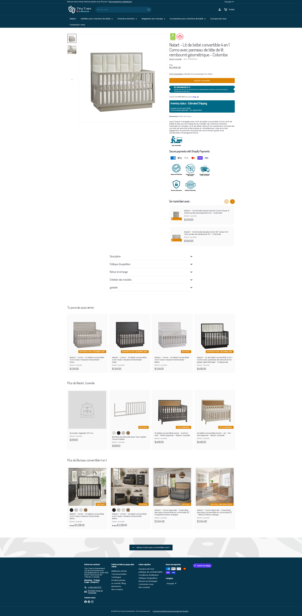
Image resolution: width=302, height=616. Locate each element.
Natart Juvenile (85, 383)
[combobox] (124, 10)
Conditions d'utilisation (149, 575)
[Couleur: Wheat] (86, 510)
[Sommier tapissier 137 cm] (87, 417)
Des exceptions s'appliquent (120, 1)
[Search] (149, 10)
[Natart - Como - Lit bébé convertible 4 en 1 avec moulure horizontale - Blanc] (172, 343)
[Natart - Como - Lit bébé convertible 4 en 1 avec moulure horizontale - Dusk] (130, 343)
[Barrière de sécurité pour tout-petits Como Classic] (130, 420)
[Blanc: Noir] (119, 433)
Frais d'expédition (176, 74)
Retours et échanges (148, 581)
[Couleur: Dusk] (71, 510)
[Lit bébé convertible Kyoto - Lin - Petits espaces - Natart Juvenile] (215, 418)
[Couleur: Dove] (76, 510)
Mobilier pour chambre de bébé (96, 18)
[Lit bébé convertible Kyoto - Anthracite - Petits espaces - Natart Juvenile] (172, 418)
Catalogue (116, 577)
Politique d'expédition (148, 578)
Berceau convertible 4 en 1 (91, 460)
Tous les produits (118, 574)
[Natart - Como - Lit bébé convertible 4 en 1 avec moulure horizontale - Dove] (87, 343)
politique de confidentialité (150, 572)
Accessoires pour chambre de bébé (187, 18)
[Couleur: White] (81, 510)
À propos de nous (218, 18)
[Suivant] (72, 79)
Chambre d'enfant (126, 18)
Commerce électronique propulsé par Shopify (170, 611)
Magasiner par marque (152, 18)
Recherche (116, 586)
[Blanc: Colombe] (123, 433)
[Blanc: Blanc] (114, 433)
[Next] (232, 201)
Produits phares (118, 580)
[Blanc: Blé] (128, 433)
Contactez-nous (77, 24)
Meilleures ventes (119, 571)
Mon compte (117, 589)
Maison (73, 18)
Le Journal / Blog (118, 583)
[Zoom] (123, 78)
